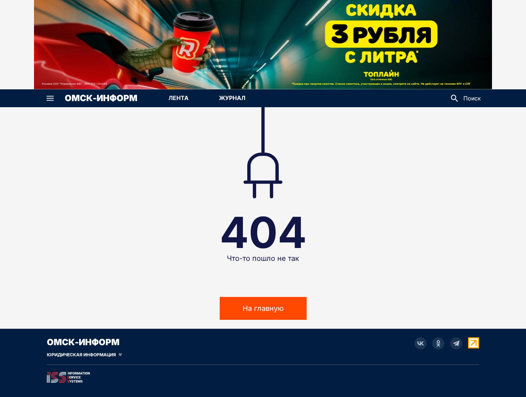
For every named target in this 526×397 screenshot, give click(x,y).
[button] (50, 98)
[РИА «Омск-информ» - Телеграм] (456, 343)
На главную (263, 308)
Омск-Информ (101, 98)
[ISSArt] (263, 376)
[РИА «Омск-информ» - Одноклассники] (438, 343)
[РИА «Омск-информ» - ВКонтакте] (420, 343)
